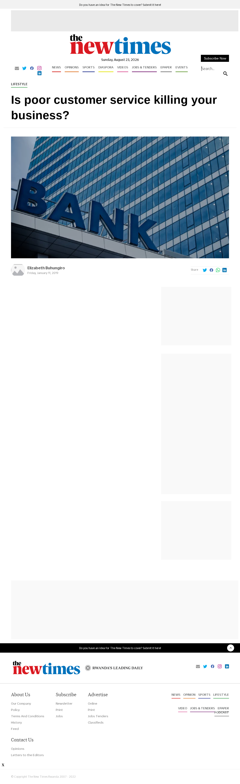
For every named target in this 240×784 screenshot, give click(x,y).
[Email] (17, 68)
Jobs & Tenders (144, 67)
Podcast (221, 712)
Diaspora (105, 67)
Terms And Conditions (27, 716)
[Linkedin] (39, 73)
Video (182, 708)
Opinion (189, 694)
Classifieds (96, 722)
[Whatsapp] (218, 270)
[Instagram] (39, 68)
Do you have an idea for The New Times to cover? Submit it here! (120, 4)
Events (182, 67)
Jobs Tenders (98, 716)
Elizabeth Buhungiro (46, 268)
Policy (15, 710)
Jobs (59, 716)
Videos (122, 67)
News (56, 67)
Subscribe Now (215, 58)
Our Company (21, 703)
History (16, 722)
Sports (88, 67)
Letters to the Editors (27, 755)
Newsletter (64, 703)
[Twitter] (24, 68)
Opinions (72, 67)
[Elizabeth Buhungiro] (18, 276)
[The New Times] (120, 54)
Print (59, 710)
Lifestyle (19, 84)
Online (92, 703)
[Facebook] (32, 68)
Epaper (166, 67)
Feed (15, 729)
